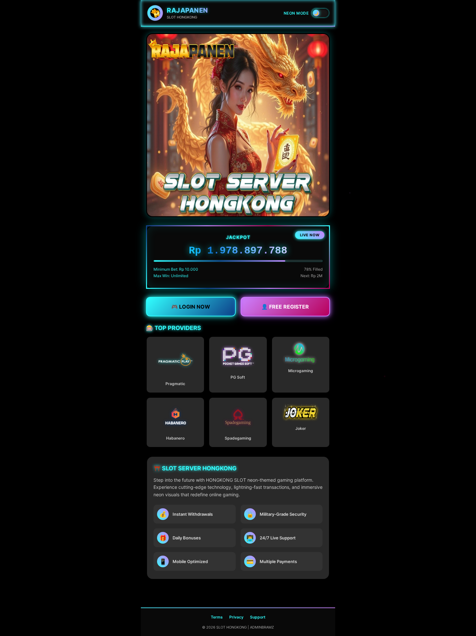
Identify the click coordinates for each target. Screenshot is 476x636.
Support (258, 617)
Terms (217, 617)
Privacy (236, 617)
